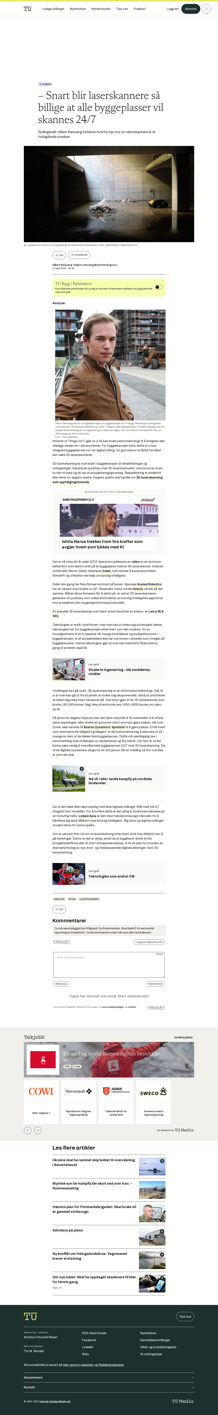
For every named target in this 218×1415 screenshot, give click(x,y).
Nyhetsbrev (148, 1333)
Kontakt (29, 1387)
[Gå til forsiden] (27, 9)
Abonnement (33, 1377)
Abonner (191, 9)
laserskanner (89, 899)
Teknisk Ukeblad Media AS (55, 1401)
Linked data (87, 816)
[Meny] (206, 9)
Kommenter (81, 255)
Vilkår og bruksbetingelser (158, 1347)
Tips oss (185, 1316)
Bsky (85, 1354)
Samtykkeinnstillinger (155, 1340)
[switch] (159, 287)
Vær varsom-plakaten (78, 1365)
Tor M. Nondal (34, 1351)
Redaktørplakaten (111, 1365)
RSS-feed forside (94, 1333)
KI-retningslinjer (151, 1354)
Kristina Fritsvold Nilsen (40, 1337)
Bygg (72, 899)
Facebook (89, 1340)
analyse (59, 899)
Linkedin (87, 1347)
